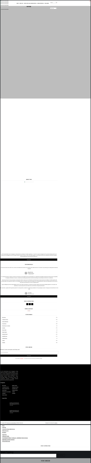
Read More (29, 259)
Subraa (56, 422)
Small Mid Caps (4, 336)
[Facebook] (27, 304)
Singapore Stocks (4, 334)
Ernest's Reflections (5, 321)
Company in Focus (5, 319)
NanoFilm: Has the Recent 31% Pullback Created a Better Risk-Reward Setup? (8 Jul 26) (14, 411)
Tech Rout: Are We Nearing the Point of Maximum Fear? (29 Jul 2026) (14, 403)
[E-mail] (30, 304)
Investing (3, 393)
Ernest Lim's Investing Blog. (11, 422)
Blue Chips (4, 317)
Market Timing (4, 332)
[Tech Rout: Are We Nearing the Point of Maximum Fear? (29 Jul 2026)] (6, 404)
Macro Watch (4, 394)
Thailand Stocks (4, 338)
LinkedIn (21, 358)
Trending (3, 342)
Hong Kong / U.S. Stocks (6, 325)
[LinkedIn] (32, 304)
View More (29, 296)
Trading (3, 340)
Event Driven (4, 323)
